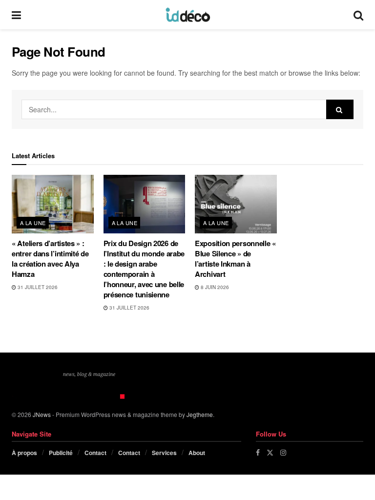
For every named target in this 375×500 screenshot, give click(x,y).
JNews (42, 414)
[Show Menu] (16, 14)
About (196, 452)
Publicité (61, 452)
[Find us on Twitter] (270, 452)
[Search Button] (358, 14)
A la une (33, 223)
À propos (24, 452)
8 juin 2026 (214, 287)
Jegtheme (200, 414)
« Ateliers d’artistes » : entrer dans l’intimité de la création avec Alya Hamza (50, 258)
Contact (95, 452)
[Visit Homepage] (187, 14)
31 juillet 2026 (37, 287)
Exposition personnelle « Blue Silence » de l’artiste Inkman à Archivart (235, 258)
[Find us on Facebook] (258, 452)
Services (164, 452)
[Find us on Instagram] (283, 452)
